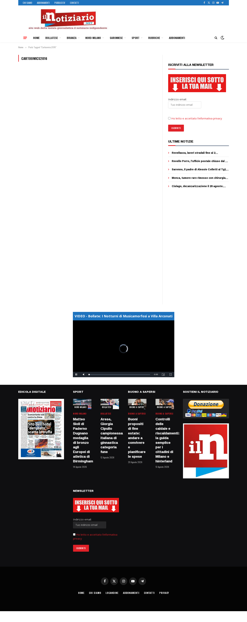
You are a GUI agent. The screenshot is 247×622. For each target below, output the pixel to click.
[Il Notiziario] (67, 19)
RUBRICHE (154, 38)
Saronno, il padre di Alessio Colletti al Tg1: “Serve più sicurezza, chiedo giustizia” (199, 169)
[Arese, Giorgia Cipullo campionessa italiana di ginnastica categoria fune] (110, 404)
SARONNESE (116, 38)
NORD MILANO (93, 38)
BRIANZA (71, 38)
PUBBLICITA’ (59, 3)
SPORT (135, 38)
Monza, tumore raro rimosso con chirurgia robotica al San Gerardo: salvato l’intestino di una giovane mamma (199, 178)
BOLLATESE (51, 38)
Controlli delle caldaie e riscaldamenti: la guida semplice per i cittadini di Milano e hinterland (165, 440)
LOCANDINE (112, 593)
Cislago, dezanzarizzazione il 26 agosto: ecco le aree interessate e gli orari (197, 186)
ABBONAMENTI (43, 3)
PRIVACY (164, 593)
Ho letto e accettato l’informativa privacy (196, 118)
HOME (36, 38)
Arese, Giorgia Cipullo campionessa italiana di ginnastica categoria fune (110, 435)
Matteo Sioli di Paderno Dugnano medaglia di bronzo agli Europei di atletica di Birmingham (82, 440)
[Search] (216, 38)
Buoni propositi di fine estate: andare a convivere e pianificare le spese (137, 438)
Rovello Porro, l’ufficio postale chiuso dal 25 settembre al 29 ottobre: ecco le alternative (200, 161)
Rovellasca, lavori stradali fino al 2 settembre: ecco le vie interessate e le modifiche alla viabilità (197, 153)
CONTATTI (74, 3)
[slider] (119, 374)
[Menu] (25, 38)
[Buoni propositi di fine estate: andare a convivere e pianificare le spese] (137, 404)
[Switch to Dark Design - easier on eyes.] (222, 38)
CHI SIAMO (27, 3)
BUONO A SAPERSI (137, 407)
